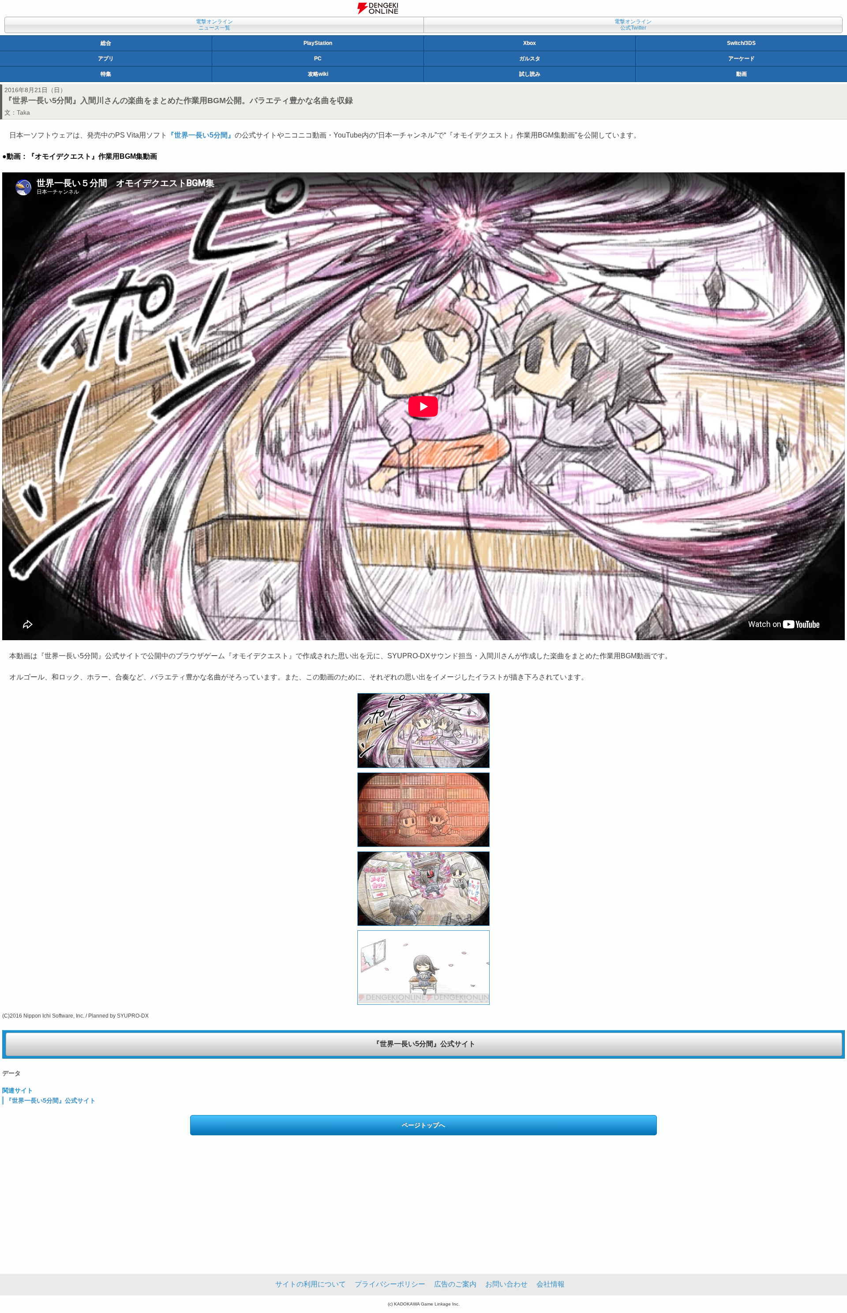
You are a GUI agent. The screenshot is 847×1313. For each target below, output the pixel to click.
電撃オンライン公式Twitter (633, 25)
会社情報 (550, 1284)
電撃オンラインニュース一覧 (214, 25)
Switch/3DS (741, 43)
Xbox (529, 43)
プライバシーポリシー (390, 1284)
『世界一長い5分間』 (201, 135)
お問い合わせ (506, 1284)
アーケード (741, 59)
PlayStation (318, 43)
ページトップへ (423, 1125)
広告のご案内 (455, 1284)
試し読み (529, 74)
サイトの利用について (310, 1284)
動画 (741, 74)
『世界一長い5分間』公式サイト (424, 1044)
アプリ (106, 59)
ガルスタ (529, 59)
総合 (106, 43)
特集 (106, 74)
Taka (23, 112)
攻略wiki (318, 74)
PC (318, 59)
